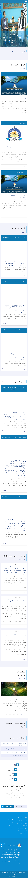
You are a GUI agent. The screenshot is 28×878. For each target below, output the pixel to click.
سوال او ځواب (23, 832)
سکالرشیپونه (9, 828)
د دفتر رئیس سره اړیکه (22, 824)
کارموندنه (9, 822)
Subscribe (9, 807)
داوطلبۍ (10, 825)
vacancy (4, 274)
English (13, 876)
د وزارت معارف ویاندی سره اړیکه (21, 828)
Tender (4, 323)
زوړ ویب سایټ (23, 820)
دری (8, 876)
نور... (24, 117)
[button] (25, 689)
